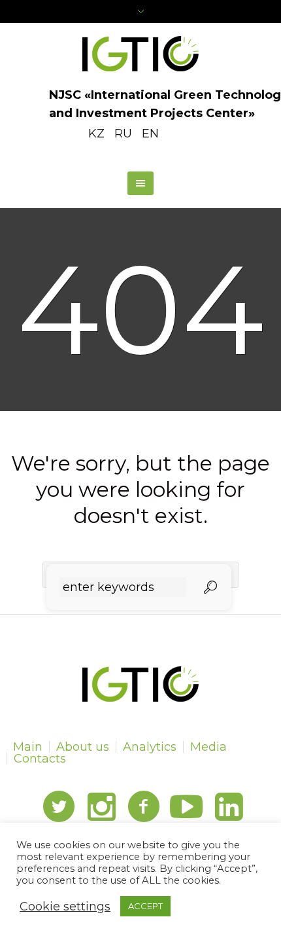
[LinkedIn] (228, 807)
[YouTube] (186, 807)
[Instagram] (101, 807)
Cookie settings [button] (65, 906)
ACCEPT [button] (145, 906)
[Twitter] (58, 807)
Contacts (40, 759)
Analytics (149, 747)
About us (82, 747)
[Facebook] (143, 807)
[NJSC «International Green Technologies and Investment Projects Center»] (140, 53)
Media (208, 747)
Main (27, 747)
